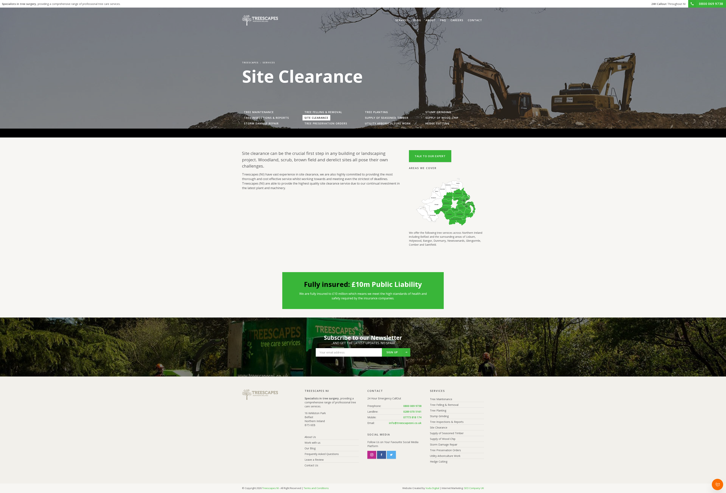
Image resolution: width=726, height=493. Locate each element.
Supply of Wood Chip (441, 118)
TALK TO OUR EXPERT (430, 156)
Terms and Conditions (316, 488)
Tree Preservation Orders (325, 123)
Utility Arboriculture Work (388, 123)
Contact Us (311, 465)
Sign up (392, 352)
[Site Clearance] (260, 20)
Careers (457, 20)
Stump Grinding (438, 112)
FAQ (443, 20)
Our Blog (310, 448)
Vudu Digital (432, 488)
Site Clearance (316, 118)
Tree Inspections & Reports (266, 118)
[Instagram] (371, 455)
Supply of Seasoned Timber (386, 118)
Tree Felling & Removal (323, 112)
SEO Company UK (474, 488)
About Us (310, 437)
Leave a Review (314, 459)
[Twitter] (391, 455)
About (431, 20)
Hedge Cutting (437, 123)
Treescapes (250, 62)
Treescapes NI (270, 488)
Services (402, 20)
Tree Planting (376, 112)
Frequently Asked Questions (322, 454)
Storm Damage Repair (261, 123)
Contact (475, 20)
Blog (417, 20)
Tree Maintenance (259, 112)
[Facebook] (381, 455)
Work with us (312, 442)
